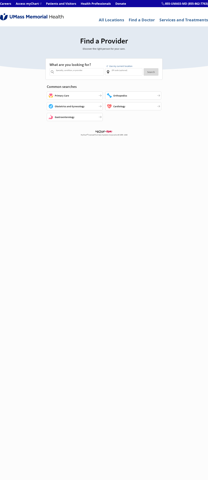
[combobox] (79, 71)
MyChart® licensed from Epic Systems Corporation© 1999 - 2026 (104, 135)
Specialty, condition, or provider (69, 70)
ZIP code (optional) (119, 70)
